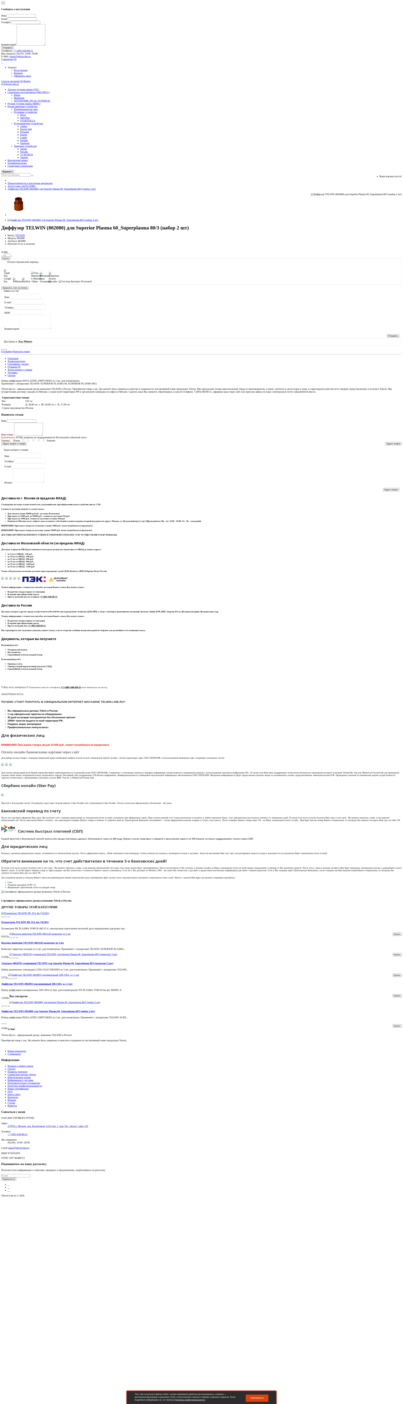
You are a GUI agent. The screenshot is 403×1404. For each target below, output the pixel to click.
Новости (12, 1105)
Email (4, 19)
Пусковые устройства (25, 112)
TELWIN (20, 235)
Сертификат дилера (18, 364)
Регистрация (20, 70)
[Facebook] (8, 1184)
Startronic (25, 143)
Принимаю (257, 1398)
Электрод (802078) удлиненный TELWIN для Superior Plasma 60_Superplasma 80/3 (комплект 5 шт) (57, 963)
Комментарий (8, 44)
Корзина (18, 73)
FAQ (10, 1091)
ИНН (7, 312)
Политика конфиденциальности (25, 1086)
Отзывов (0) (14, 367)
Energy (23, 134)
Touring (24, 157)
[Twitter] (8, 1187)
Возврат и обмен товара (20, 1066)
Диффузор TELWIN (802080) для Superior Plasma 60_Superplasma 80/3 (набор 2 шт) (52, 189)
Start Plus (25, 117)
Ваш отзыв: (7, 434)
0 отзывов (6, 351)
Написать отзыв (21, 351)
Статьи (11, 1103)
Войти (27, 81)
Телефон (5, 22)
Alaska (23, 126)
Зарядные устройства (25, 146)
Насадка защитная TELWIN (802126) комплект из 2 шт (32, 943)
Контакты (13, 1097)
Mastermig (19, 98)
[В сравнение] (5, 349)
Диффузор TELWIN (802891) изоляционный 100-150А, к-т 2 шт (37, 984)
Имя (3, 15)
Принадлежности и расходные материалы (30, 183)
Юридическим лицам (19, 1077)
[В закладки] (2, 349)
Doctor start (26, 129)
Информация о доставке (21, 1080)
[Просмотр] (9, 916)
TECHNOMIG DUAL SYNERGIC (32, 100)
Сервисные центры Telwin (22, 1074)
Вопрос (8, 482)
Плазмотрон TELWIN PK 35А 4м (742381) (25, 922)
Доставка (12, 372)
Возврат (12, 1100)
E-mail (7, 302)
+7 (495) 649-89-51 (23, 50)
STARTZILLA (27, 120)
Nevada (24, 151)
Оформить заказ (22, 76)
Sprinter (24, 140)
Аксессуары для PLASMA (22, 186)
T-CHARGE (26, 154)
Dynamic (24, 132)
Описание (13, 358)
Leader (23, 137)
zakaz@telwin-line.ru (20, 56)
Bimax (17, 95)
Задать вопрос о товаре (20, 369)
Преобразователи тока (26, 109)
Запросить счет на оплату (15, 288)
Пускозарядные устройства (28, 123)
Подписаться (9, 1179)
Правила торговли (17, 1071)
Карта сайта (14, 1094)
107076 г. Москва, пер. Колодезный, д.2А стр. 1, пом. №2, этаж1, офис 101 (48, 1126)
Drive (23, 115)
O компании (14, 1054)
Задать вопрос (393, 444)
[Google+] (8, 1190)
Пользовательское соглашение (24, 1083)
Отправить (8, 48)
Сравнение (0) (9, 59)
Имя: (3, 421)
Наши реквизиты (17, 1051)
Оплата (11, 375)
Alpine (23, 149)
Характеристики (16, 361)
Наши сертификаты (18, 1088)
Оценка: (5, 440)
